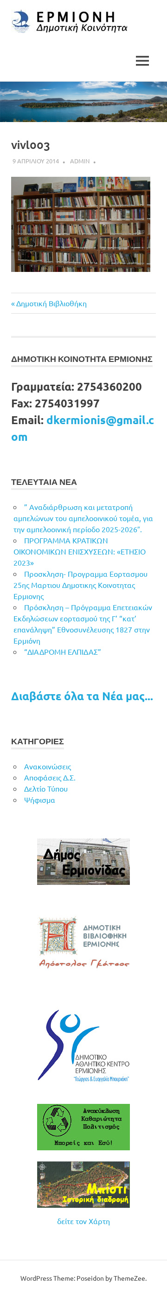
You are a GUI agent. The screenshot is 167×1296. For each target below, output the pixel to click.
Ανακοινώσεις (47, 766)
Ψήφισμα (39, 799)
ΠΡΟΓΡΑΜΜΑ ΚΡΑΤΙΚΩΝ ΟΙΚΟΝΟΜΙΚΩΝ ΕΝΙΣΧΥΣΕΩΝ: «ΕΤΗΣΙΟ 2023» (79, 551)
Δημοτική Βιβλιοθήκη (51, 303)
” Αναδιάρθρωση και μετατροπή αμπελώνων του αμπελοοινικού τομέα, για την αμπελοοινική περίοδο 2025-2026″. (83, 518)
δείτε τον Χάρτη (83, 1220)
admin (80, 161)
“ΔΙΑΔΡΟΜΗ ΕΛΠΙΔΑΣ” (62, 651)
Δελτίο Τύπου (46, 788)
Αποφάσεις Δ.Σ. (50, 777)
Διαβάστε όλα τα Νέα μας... (82, 696)
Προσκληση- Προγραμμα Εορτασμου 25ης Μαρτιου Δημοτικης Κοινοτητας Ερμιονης (80, 584)
